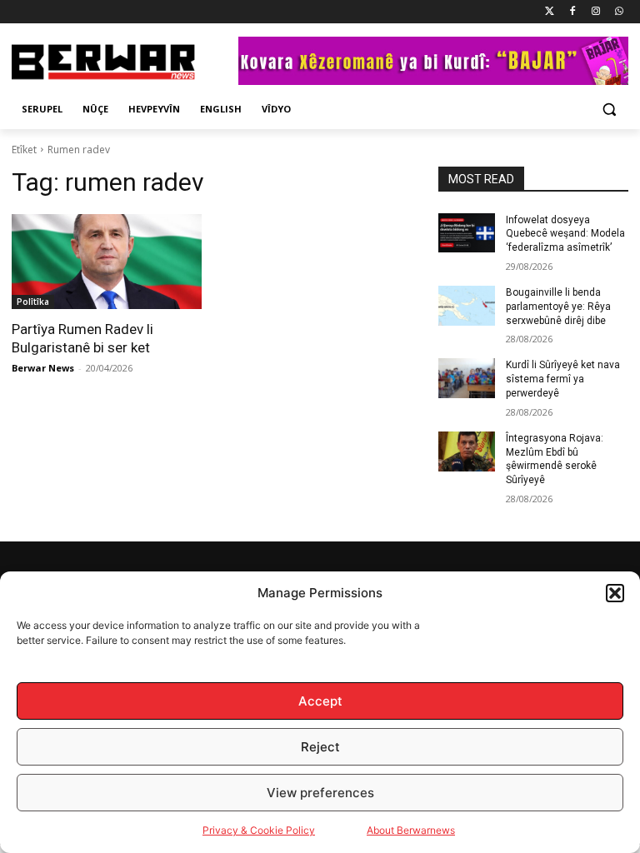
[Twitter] (549, 12)
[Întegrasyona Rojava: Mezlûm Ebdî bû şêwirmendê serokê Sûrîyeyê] (466, 451)
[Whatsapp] (618, 12)
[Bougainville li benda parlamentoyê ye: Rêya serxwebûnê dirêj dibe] (466, 306)
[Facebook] (572, 12)
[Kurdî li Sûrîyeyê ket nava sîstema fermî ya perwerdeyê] (466, 378)
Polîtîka (33, 301)
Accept (320, 701)
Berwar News (43, 368)
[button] (615, 593)
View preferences (320, 793)
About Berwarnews (411, 830)
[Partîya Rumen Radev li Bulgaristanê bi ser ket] (107, 261)
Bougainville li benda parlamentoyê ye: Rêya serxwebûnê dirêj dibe (558, 307)
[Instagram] (595, 12)
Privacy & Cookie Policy (258, 830)
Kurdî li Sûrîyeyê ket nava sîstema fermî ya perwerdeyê (563, 379)
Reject (320, 747)
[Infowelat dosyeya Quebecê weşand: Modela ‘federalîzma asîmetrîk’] (466, 233)
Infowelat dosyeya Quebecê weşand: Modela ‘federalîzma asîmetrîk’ (565, 234)
